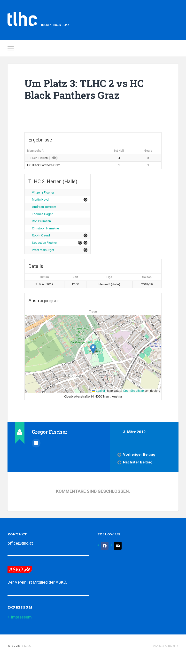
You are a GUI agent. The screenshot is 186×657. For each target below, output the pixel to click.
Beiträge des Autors (36, 443)
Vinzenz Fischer (43, 192)
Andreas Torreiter (44, 207)
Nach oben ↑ (165, 646)
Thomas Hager (42, 214)
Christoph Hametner (46, 228)
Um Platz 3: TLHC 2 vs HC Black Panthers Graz (84, 89)
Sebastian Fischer (44, 242)
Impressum (21, 617)
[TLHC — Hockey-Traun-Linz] (38, 20)
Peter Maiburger (43, 250)
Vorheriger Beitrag (139, 454)
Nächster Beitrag (137, 462)
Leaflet (100, 390)
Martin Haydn (41, 199)
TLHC (26, 646)
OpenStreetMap (133, 390)
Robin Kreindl (41, 235)
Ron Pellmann (41, 221)
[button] (93, 349)
